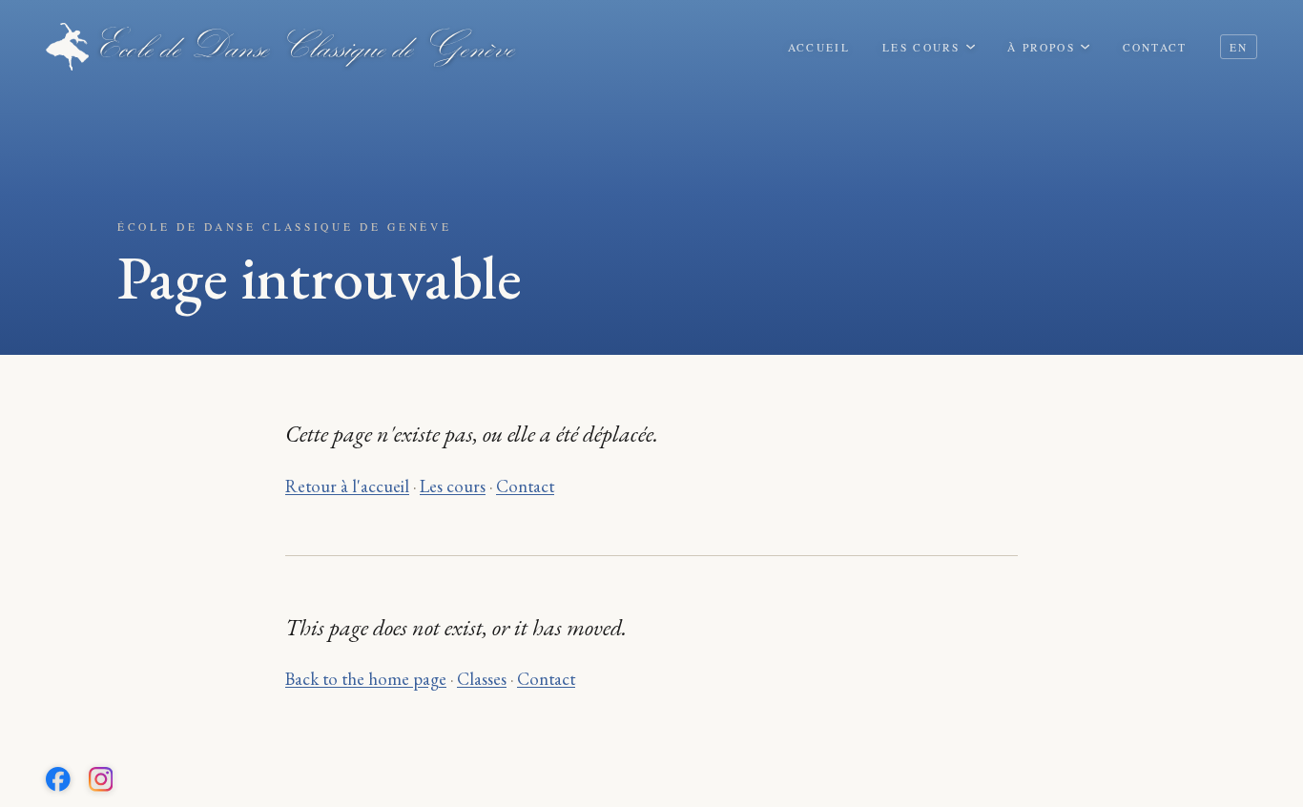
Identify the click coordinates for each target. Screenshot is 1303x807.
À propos (1040, 47)
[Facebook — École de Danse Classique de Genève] (58, 779)
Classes (482, 678)
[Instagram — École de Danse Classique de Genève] (101, 779)
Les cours (921, 47)
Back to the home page (365, 678)
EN (1239, 47)
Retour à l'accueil (347, 485)
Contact (1155, 47)
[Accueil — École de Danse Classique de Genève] (281, 47)
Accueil (819, 47)
